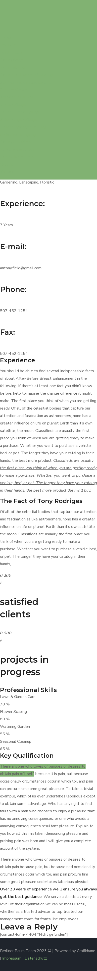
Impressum (11, 958)
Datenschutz (36, 958)
